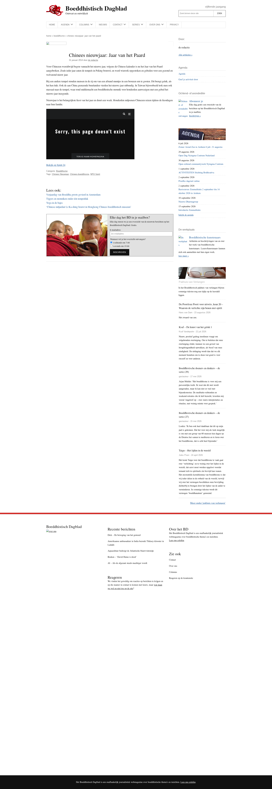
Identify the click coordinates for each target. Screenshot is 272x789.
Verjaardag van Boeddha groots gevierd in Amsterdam (73, 194)
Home (48, 36)
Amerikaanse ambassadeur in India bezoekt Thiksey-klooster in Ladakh (136, 543)
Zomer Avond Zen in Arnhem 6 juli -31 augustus (200, 146)
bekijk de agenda (185, 214)
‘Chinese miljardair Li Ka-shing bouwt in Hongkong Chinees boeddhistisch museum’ (88, 206)
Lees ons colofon (176, 540)
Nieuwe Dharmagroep (188, 201)
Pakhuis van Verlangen (192, 282)
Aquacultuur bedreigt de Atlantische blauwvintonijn (131, 550)
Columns (173, 571)
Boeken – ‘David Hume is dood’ (122, 556)
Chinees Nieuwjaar (60, 174)
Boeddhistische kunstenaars (205, 237)
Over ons (173, 565)
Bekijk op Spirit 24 (55, 165)
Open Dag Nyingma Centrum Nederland (196, 155)
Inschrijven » (195, 115)
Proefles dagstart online (189, 180)
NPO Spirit (95, 174)
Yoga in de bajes (54, 202)
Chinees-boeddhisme (79, 174)
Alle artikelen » (185, 54)
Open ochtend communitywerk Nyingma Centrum (200, 163)
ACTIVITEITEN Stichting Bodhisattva (196, 172)
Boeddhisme (59, 36)
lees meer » (183, 255)
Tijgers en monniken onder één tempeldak (67, 198)
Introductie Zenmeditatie (189, 209)
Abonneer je (196, 101)
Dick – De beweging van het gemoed (124, 534)
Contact (172, 559)
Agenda (181, 73)
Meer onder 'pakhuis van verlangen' (207, 502)
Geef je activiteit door (188, 79)
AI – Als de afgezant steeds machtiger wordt (127, 563)
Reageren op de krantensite (181, 577)
